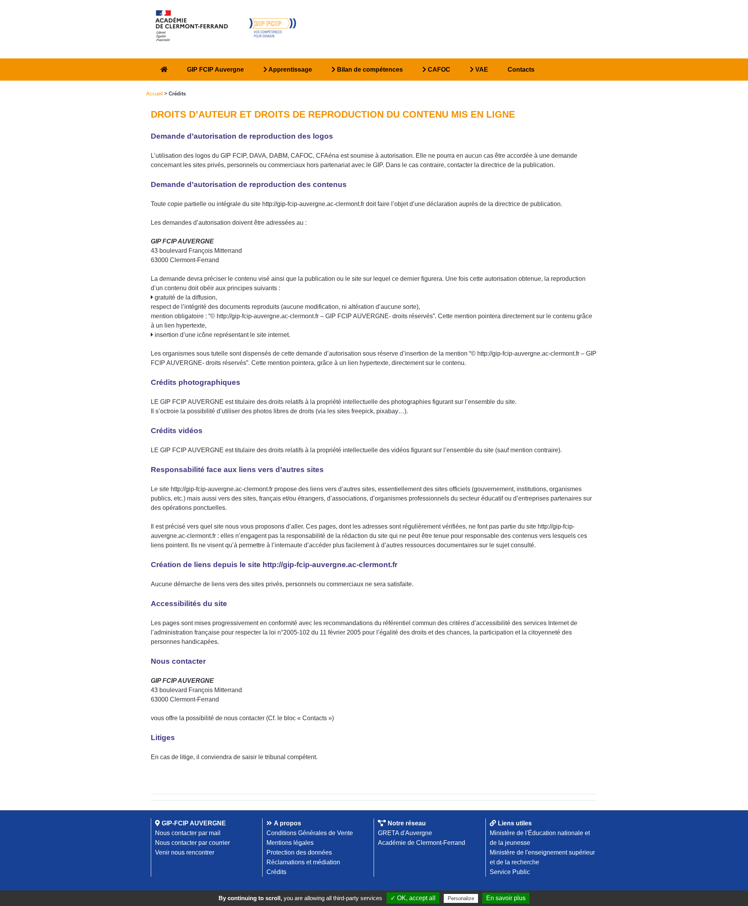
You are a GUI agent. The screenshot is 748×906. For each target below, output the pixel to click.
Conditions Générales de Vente (309, 833)
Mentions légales (290, 842)
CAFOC (438, 69)
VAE (481, 69)
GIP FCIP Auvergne (215, 69)
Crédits (276, 872)
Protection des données (299, 852)
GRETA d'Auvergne (405, 833)
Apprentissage (289, 69)
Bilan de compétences (369, 69)
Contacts (521, 69)
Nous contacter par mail (188, 833)
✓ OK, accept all (413, 898)
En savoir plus (506, 898)
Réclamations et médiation (303, 862)
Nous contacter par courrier (192, 842)
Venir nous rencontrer (184, 852)
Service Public (510, 872)
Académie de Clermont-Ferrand (421, 842)
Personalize (461, 898)
